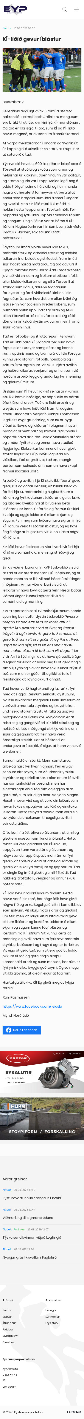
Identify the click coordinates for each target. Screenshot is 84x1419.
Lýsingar (51, 1310)
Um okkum (10, 1386)
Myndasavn (11, 1336)
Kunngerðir (52, 1317)
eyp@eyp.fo (10, 1369)
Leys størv (51, 1323)
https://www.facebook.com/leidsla (32, 1006)
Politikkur (8, 1329)
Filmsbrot (9, 1342)
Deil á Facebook (25, 1030)
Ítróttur (7, 28)
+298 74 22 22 (10, 1378)
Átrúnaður (9, 1323)
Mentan (7, 1317)
